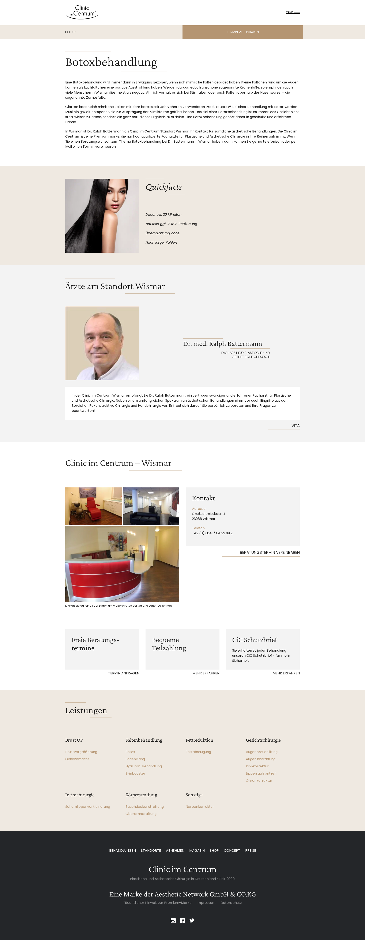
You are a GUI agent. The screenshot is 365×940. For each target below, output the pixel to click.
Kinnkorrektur (257, 766)
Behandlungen (122, 850)
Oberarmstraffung (141, 813)
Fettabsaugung (198, 751)
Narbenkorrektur (200, 806)
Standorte (151, 850)
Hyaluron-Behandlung (143, 766)
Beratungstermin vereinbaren (270, 552)
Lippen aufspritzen (261, 773)
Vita (295, 425)
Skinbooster (135, 773)
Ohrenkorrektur (259, 780)
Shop (214, 850)
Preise (250, 850)
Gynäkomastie (77, 759)
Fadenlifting (135, 759)
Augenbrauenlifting (262, 751)
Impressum (206, 902)
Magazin (197, 850)
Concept (232, 850)
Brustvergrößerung (81, 751)
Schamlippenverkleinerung (87, 806)
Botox (130, 751)
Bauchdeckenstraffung (144, 806)
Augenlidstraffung (260, 759)
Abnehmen (175, 850)
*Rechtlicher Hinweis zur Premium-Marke (157, 902)
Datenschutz (231, 902)
